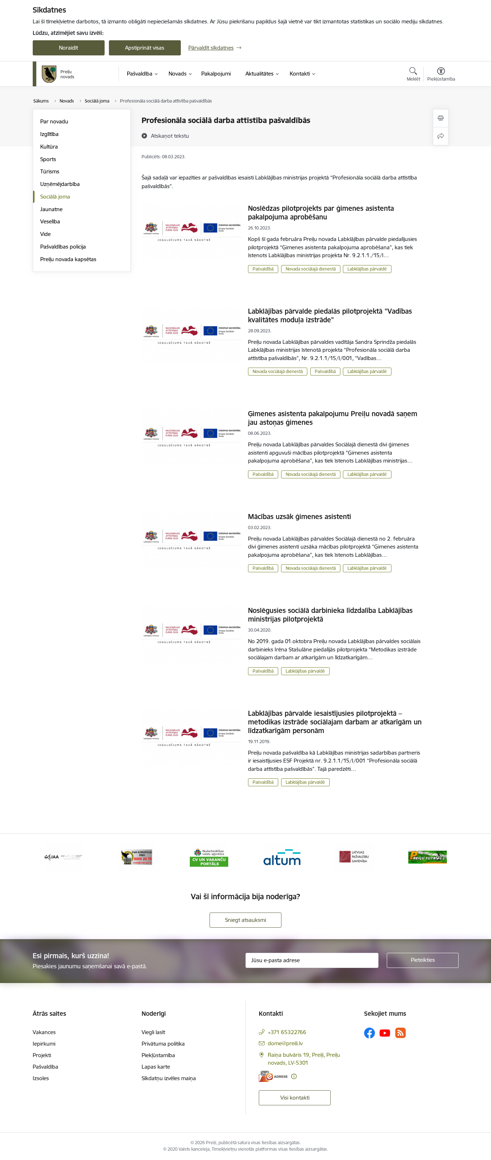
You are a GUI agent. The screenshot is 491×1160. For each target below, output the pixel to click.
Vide (45, 234)
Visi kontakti (294, 1097)
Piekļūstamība (158, 1055)
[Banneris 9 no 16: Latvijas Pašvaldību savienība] (354, 856)
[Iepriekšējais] (49, 857)
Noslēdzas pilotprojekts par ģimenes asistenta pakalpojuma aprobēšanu (321, 212)
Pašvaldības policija (63, 246)
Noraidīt (68, 47)
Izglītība (49, 134)
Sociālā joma (55, 196)
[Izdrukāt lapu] (440, 118)
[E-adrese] (273, 1076)
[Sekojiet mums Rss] (400, 1033)
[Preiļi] (58, 74)
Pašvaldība (45, 1066)
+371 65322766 (287, 1032)
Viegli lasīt (153, 1032)
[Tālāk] (442, 857)
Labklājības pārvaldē (367, 269)
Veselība (50, 221)
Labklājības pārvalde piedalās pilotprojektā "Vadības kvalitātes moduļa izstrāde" (330, 315)
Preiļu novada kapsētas (68, 259)
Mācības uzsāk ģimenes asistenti (299, 516)
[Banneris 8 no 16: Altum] (282, 856)
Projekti (42, 1055)
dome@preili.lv (285, 1043)
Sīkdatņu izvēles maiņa (169, 1078)
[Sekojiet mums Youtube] (385, 1032)
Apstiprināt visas (144, 47)
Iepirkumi (44, 1043)
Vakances (44, 1032)
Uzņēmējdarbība (60, 184)
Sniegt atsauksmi (245, 919)
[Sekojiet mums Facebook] (369, 1033)
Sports (48, 159)
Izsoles (41, 1078)
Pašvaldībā (263, 269)
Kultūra (49, 146)
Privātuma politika (163, 1043)
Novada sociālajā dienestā (311, 269)
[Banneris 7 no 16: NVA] (209, 856)
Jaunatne (51, 209)
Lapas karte (156, 1066)
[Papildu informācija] (294, 1076)
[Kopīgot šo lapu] (440, 136)
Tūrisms (49, 171)
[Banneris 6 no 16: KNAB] (136, 856)
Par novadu (54, 121)
